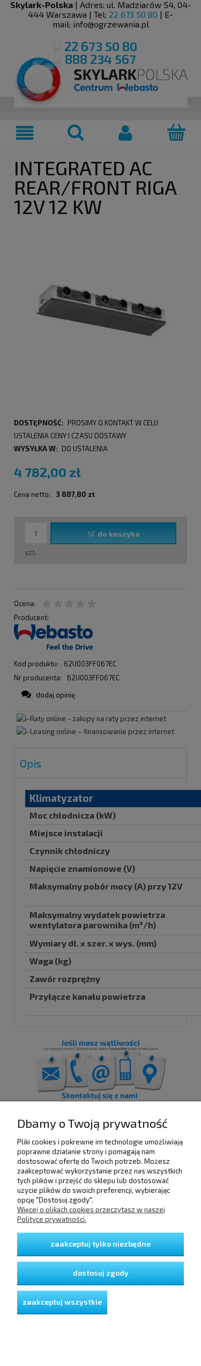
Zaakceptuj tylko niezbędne (100, 1243)
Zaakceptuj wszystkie (62, 1301)
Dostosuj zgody (101, 1272)
